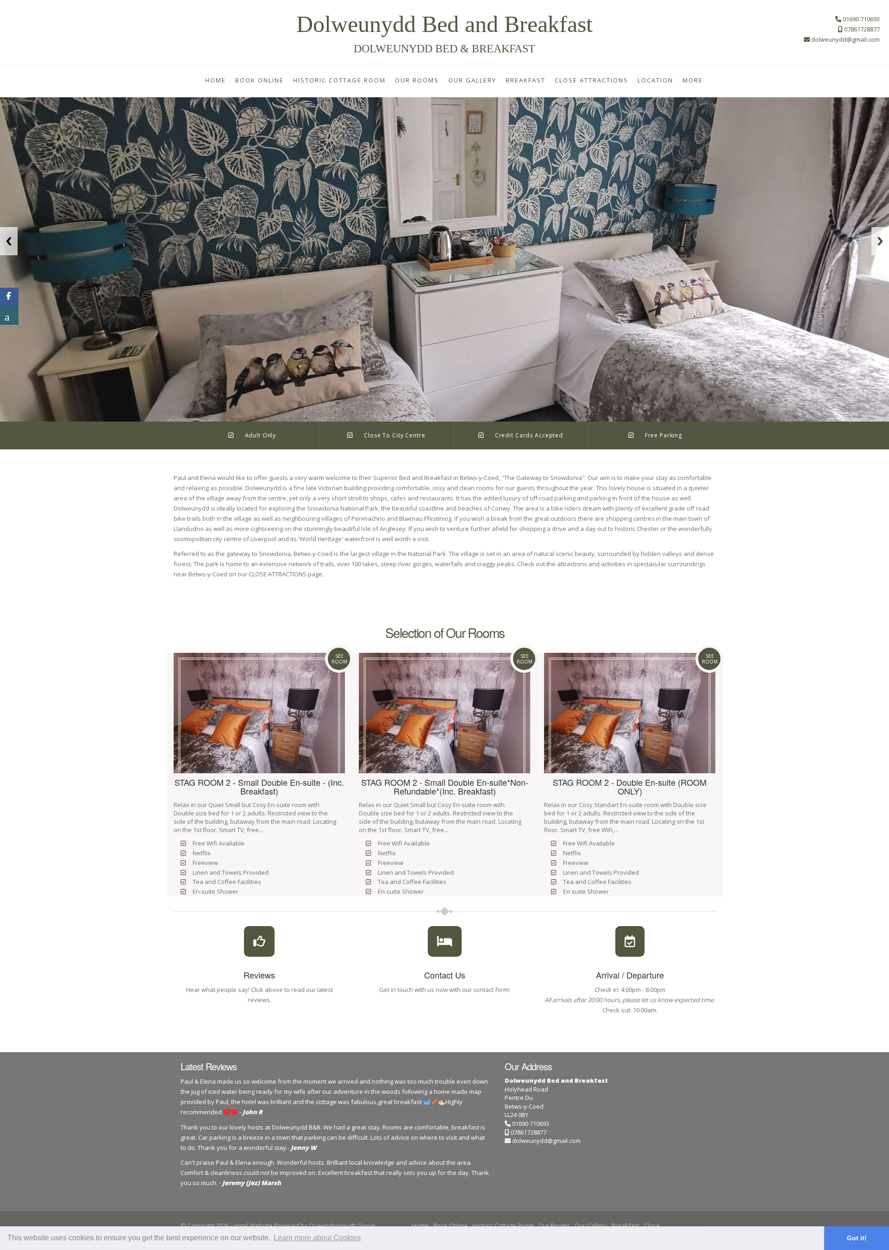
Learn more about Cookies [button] (317, 1238)
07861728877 (527, 1132)
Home (215, 80)
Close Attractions (591, 80)
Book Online (259, 80)
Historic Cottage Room (339, 80)
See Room (339, 659)
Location (655, 80)
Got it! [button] (857, 1238)
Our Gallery (472, 80)
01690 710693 (530, 1123)
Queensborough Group (342, 1225)
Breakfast (525, 80)
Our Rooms (417, 80)
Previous (9, 241)
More (692, 80)
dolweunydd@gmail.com (546, 1140)
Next (880, 241)
